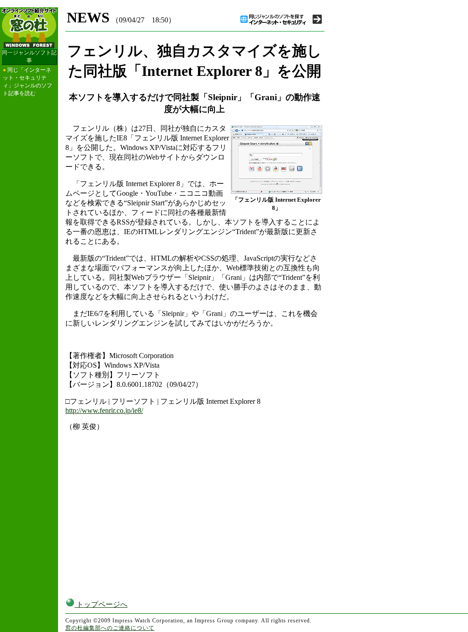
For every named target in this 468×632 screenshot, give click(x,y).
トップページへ (101, 604)
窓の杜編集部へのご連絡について (109, 628)
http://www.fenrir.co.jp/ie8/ (104, 410)
